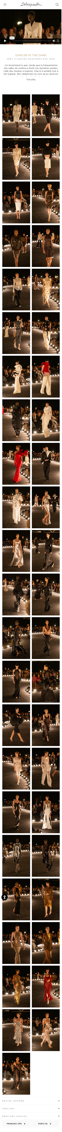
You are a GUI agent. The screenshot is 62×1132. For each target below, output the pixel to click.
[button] (31, 1101)
